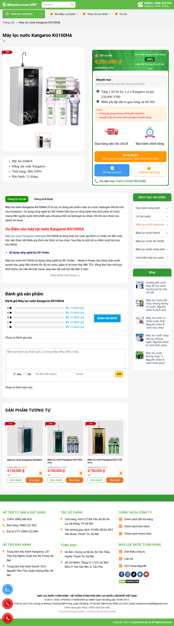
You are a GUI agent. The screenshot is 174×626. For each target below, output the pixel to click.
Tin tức (123, 14)
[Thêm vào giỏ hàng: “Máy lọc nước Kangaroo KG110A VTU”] (121, 473)
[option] (43, 90)
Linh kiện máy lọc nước (150, 257)
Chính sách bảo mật (99, 607)
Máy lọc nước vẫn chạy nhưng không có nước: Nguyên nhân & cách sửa (157, 305)
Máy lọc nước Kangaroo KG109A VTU (64, 461)
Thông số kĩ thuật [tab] (43, 199)
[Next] (119, 447)
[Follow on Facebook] (121, 574)
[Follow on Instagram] (127, 574)
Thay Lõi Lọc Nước (97, 14)
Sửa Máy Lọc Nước (65, 14)
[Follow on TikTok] (134, 574)
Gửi (119, 374)
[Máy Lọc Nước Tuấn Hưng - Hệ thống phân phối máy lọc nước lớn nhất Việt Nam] (20, 4)
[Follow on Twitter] (140, 574)
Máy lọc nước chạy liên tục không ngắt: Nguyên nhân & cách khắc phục (157, 340)
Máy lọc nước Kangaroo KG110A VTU (105, 461)
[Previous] (11, 447)
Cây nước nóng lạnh (148, 208)
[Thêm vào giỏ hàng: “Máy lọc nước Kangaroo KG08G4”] (40, 473)
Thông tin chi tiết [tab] (17, 199)
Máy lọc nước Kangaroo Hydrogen (25, 236)
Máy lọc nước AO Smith (150, 241)
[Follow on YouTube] (146, 574)
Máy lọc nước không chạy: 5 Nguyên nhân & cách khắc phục (155, 358)
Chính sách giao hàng (75, 607)
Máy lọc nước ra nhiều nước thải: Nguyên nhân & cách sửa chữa (155, 322)
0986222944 (123, 181)
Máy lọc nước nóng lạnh (150, 249)
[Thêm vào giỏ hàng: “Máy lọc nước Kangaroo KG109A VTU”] (80, 473)
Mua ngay (34, 480)
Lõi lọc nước (143, 216)
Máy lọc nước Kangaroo (150, 224)
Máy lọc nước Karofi (148, 232)
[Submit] (72, 5)
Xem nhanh (16, 480)
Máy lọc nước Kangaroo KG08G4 (24, 460)
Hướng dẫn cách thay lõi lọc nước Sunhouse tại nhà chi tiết (156, 287)
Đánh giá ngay (107, 318)
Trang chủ (9, 22)
